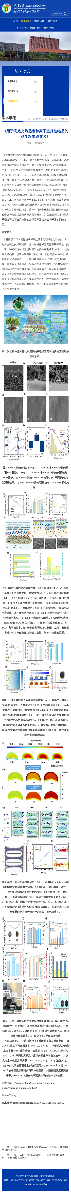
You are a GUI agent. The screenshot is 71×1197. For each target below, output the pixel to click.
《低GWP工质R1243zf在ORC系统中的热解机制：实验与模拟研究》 (33, 1156)
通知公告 (13, 91)
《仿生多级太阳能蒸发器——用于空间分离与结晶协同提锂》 (35, 1148)
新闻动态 (26, 21)
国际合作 (35, 27)
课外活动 (48, 27)
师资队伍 (39, 21)
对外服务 (52, 21)
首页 (15, 21)
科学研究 (22, 27)
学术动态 (13, 101)
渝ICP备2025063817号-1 (35, 1184)
